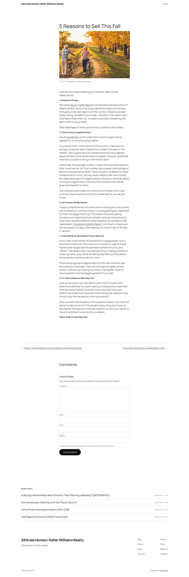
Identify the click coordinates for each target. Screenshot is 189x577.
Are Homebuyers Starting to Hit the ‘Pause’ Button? (49, 502)
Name (61, 415)
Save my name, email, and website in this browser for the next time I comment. (87, 446)
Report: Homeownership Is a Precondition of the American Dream (53, 348)
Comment (63, 386)
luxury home (111, 240)
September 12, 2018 (161, 510)
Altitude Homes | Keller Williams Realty (42, 3)
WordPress (164, 570)
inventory (74, 137)
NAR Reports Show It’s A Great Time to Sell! (44, 517)
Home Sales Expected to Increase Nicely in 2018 (144, 348)
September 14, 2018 (161, 495)
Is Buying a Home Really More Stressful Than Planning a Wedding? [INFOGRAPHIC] (65, 495)
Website (62, 436)
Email (61, 425)
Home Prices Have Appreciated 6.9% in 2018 (45, 509)
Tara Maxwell (70, 81)
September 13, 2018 (161, 502)
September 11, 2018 (161, 517)
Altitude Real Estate (84, 81)
